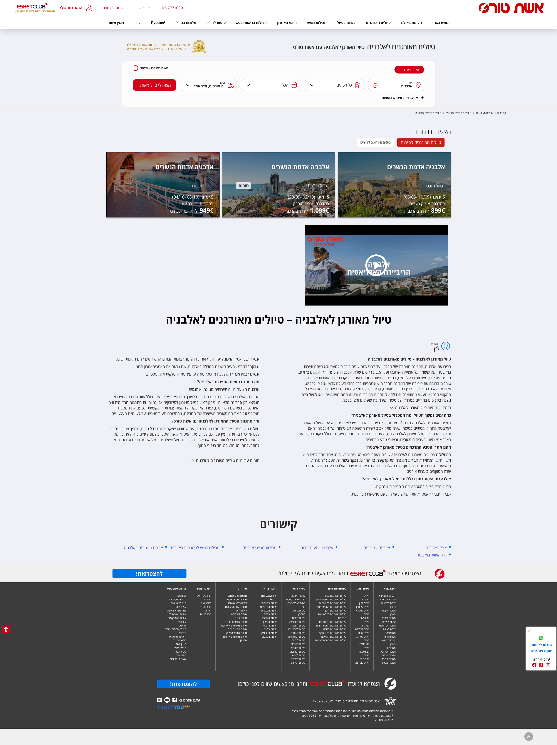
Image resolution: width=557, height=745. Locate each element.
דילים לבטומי (362, 610)
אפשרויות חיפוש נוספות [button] (399, 97)
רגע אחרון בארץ (387, 596)
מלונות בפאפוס (269, 636)
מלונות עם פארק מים (236, 607)
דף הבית (501, 113)
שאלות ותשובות (177, 659)
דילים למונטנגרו (364, 649)
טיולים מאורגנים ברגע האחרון (331, 599)
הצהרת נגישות (178, 603)
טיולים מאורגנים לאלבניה (428, 113)
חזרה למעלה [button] (528, 736)
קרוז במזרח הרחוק (205, 608)
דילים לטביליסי (364, 657)
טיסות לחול (298, 588)
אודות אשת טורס (176, 588)
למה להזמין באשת (176, 610)
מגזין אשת (180, 644)
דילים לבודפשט (364, 616)
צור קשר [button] (143, 7)
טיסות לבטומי (298, 618)
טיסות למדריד (298, 659)
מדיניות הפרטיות (177, 599)
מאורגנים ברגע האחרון (153, 68)
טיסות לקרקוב (298, 644)
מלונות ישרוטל (388, 651)
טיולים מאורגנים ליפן (335, 610)
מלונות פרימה (388, 659)
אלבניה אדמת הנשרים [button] (416, 167)
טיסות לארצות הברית (236, 622)
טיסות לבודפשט (297, 622)
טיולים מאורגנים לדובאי (334, 629)
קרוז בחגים (205, 614)
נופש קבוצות (179, 640)
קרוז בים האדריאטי (206, 601)
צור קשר (181, 622)
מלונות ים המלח (387, 625)
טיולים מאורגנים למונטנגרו (332, 622)
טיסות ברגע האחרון (299, 612)
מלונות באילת (388, 618)
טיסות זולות (241, 618)
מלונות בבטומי (270, 614)
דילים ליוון (364, 603)
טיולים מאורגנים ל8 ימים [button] (375, 142)
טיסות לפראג (298, 655)
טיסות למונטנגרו (296, 629)
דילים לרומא (363, 633)
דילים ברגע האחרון (237, 603)
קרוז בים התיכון (203, 596)
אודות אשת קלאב (177, 618)
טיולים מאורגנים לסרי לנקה (332, 633)
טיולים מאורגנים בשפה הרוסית (330, 640)
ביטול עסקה (180, 651)
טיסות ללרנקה (297, 648)
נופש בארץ (389, 588)
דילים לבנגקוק (365, 623)
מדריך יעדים (180, 648)
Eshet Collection (237, 596)
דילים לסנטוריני (364, 642)
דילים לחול (363, 588)
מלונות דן (391, 648)
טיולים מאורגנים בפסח (335, 596)
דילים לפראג (362, 636)
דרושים (182, 625)
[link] (541, 638)
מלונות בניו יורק (269, 633)
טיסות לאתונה (298, 633)
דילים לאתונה (362, 663)
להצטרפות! (149, 573)
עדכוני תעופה (298, 596)
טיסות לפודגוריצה (296, 636)
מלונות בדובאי (270, 625)
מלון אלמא (390, 633)
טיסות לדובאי (298, 625)
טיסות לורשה (298, 640)
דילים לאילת (389, 629)
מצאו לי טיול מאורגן (154, 85)
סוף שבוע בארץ (388, 599)
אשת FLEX (180, 607)
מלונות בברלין (270, 622)
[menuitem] (440, 23)
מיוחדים (242, 588)
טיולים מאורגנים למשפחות (332, 603)
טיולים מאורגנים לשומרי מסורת (330, 607)
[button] (77, 8)
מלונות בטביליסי (269, 618)
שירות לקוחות (114, 7)
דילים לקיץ (241, 610)
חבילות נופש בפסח (237, 599)
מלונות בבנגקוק (269, 610)
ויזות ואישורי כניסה (295, 599)
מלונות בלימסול (269, 603)
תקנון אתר (180, 596)
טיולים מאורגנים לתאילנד (333, 636)
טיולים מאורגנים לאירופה (458, 113)
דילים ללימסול (365, 597)
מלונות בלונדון (270, 629)
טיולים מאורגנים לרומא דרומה (331, 625)
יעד (411, 83)
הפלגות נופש (203, 588)
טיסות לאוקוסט (239, 614)
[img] (529, 631)
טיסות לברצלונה (297, 651)
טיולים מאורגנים (409, 69)
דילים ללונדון (362, 607)
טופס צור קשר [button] (541, 650)
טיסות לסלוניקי (297, 663)
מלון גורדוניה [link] (389, 636)
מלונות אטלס (389, 663)
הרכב (222, 83)
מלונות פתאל (389, 655)
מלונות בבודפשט (268, 607)
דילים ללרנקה (362, 629)
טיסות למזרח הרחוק (236, 633)
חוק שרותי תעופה (177, 636)
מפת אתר (181, 655)
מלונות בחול (270, 588)
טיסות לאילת (389, 622)
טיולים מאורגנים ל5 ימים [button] (421, 142)
